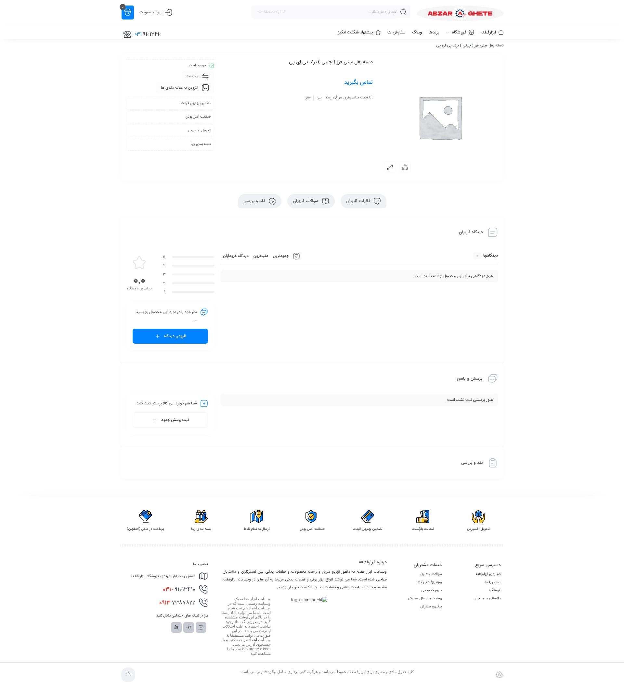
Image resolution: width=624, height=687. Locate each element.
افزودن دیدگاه (175, 336)
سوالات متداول (431, 574)
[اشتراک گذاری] (405, 167)
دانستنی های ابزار (487, 599)
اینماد (253, 640)
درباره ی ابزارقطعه (488, 574)
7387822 (177, 602)
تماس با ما (492, 582)
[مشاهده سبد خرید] (128, 12)
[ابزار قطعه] (460, 13)
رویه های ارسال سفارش (425, 599)
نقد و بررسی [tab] (254, 201)
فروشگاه (494, 590)
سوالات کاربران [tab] (306, 201)
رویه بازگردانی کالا (430, 582)
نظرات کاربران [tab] (358, 201)
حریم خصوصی (432, 590)
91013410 (179, 589)
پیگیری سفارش (431, 607)
